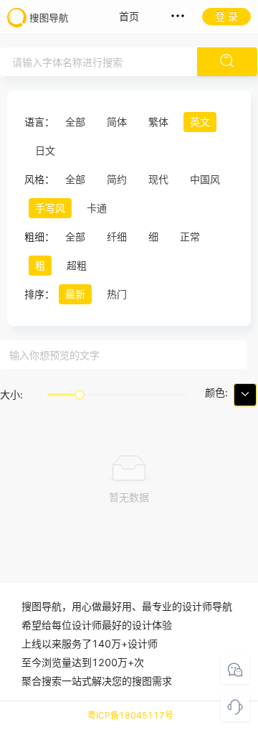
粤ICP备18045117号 (130, 715)
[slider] (80, 395)
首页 (129, 16)
